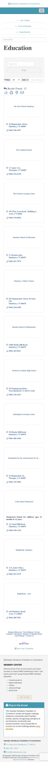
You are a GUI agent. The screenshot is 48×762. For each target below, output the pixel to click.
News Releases (28, 632)
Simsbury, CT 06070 (20, 745)
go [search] (25, 70)
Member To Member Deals (32, 634)
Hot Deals (17, 634)
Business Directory (15, 632)
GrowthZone (33, 757)
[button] (5, 88)
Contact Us (30, 636)
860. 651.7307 (12, 748)
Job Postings (19, 636)
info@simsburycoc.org (16, 752)
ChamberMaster (21, 760)
